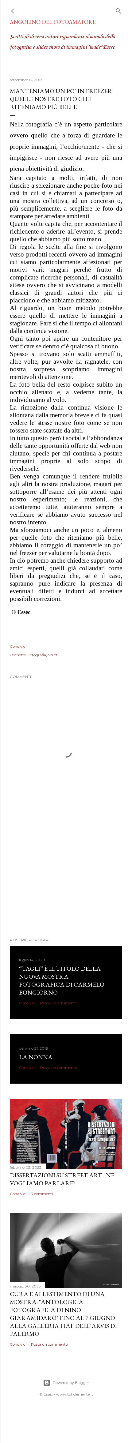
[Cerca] (118, 10)
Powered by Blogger (71, 1382)
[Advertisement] (66, 879)
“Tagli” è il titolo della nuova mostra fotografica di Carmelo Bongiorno (61, 980)
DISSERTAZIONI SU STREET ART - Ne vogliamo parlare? (62, 1179)
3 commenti (42, 1193)
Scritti (53, 655)
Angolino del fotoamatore (52, 21)
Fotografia (37, 655)
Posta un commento (58, 1003)
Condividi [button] (18, 646)
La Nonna (35, 1057)
